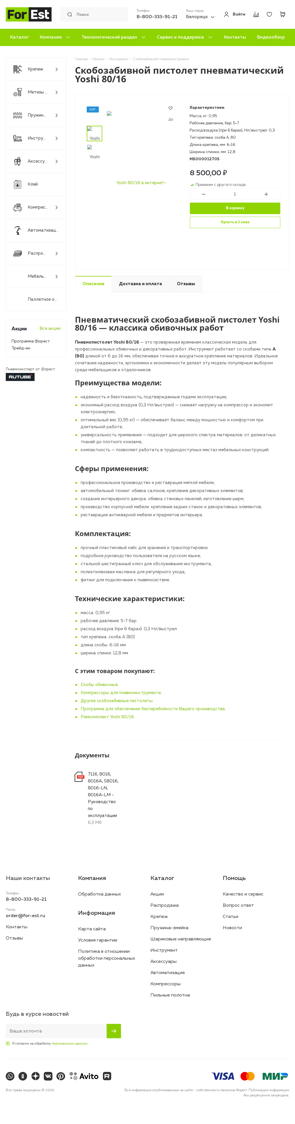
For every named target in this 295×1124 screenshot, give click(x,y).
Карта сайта (92, 929)
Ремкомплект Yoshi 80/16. (108, 717)
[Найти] (68, 14)
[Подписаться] (114, 1031)
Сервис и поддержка (180, 37)
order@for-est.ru (25, 916)
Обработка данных (99, 894)
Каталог (19, 37)
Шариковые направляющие (180, 939)
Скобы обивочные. (100, 685)
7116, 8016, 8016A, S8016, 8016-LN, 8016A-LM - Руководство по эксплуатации (103, 795)
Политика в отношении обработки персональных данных (106, 958)
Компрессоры (165, 984)
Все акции (49, 328)
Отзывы (14, 938)
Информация (96, 913)
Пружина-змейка (169, 928)
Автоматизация (167, 973)
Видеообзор (271, 37)
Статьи (230, 917)
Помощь (234, 878)
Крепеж (159, 917)
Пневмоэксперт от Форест (30, 369)
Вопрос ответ (238, 905)
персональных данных (70, 1043)
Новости (232, 928)
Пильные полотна (170, 995)
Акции (157, 894)
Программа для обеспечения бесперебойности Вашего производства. (153, 709)
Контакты (235, 37)
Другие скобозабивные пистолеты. (117, 701)
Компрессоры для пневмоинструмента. (121, 693)
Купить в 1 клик (235, 222)
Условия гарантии (97, 940)
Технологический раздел (109, 37)
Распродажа (164, 905)
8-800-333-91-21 (157, 17)
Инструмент (164, 950)
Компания (51, 37)
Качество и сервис (243, 894)
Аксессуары (163, 961)
